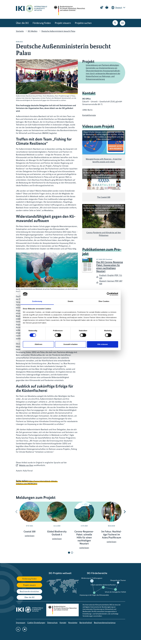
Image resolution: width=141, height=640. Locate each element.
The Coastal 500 (103, 197)
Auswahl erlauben (70, 344)
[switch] (58, 335)
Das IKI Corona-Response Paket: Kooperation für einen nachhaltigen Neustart (109, 267)
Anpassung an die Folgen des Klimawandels (94, 595)
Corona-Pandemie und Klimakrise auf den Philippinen (103, 233)
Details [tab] (70, 301)
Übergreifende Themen (118, 580)
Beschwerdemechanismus (104, 622)
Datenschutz (52, 622)
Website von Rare (26, 465)
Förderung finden (42, 22)
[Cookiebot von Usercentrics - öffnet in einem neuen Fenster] (108, 294)
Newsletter (72, 622)
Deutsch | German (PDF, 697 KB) (110, 282)
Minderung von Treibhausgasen (91, 578)
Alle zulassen (102, 344)
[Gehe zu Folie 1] (69, 553)
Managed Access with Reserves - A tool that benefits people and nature (103, 160)
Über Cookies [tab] (104, 301)
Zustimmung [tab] (37, 301)
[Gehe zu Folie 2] (72, 553)
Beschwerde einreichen (29, 591)
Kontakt (63, 622)
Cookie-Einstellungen (36, 622)
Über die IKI (22, 22)
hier (88, 137)
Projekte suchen (83, 22)
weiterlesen (29, 535)
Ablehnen (38, 344)
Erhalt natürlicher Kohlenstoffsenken (103, 585)
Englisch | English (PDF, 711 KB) (110, 276)
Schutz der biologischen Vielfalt (115, 592)
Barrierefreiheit (85, 622)
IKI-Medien (32, 31)
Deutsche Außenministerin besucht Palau (58, 31)
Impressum (20, 622)
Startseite (20, 31)
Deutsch (118, 7)
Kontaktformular (89, 115)
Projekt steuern (63, 22)
